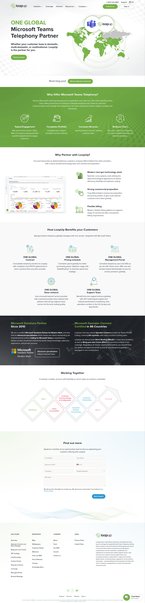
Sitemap (76, 596)
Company (82, 6)
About (55, 540)
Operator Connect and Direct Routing (18, 545)
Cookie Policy (79, 544)
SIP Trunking (15, 553)
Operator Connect (17, 565)
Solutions (37, 6)
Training (34, 563)
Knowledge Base (38, 567)
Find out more (19, 57)
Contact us (110, 6)
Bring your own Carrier (18, 550)
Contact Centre (16, 561)
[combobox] (78, 464)
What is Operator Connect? (80, 81)
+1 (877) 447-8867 (112, 2)
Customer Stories (38, 548)
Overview (14, 540)
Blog (33, 540)
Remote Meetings (17, 576)
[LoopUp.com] (19, 6)
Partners (59, 6)
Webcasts (35, 552)
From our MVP (37, 556)
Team (55, 544)
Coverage (49, 6)
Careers (56, 552)
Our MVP (56, 548)
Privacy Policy (48, 491)
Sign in (126, 6)
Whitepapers (36, 544)
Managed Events (16, 573)
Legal (77, 534)
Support (124, 2)
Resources (70, 6)
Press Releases (37, 559)
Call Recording (16, 557)
